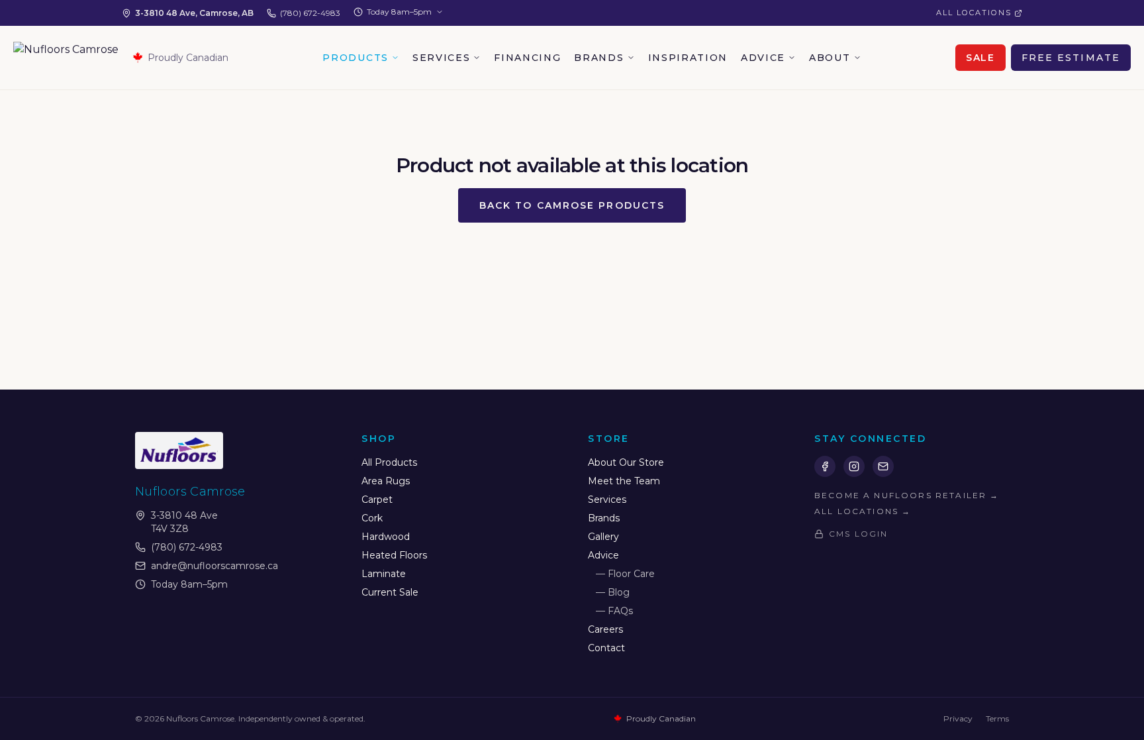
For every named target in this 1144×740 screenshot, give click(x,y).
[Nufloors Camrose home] (66, 58)
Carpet (377, 499)
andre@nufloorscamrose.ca (214, 566)
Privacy (958, 718)
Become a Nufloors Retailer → (906, 495)
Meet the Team (624, 481)
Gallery (603, 537)
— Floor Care (625, 574)
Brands (599, 58)
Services (441, 58)
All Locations (974, 12)
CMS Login (858, 534)
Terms (997, 718)
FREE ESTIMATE (1071, 58)
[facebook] (824, 466)
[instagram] (854, 466)
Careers (605, 629)
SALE (980, 58)
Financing (527, 58)
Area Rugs (385, 481)
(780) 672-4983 (310, 13)
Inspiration (688, 58)
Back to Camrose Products (572, 205)
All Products (389, 462)
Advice (763, 58)
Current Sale (389, 592)
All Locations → (862, 511)
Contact (606, 648)
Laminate (383, 574)
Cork (372, 518)
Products (355, 58)
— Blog (613, 592)
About (829, 58)
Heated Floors (394, 555)
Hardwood (385, 537)
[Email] (883, 466)
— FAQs (614, 611)
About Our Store (626, 462)
